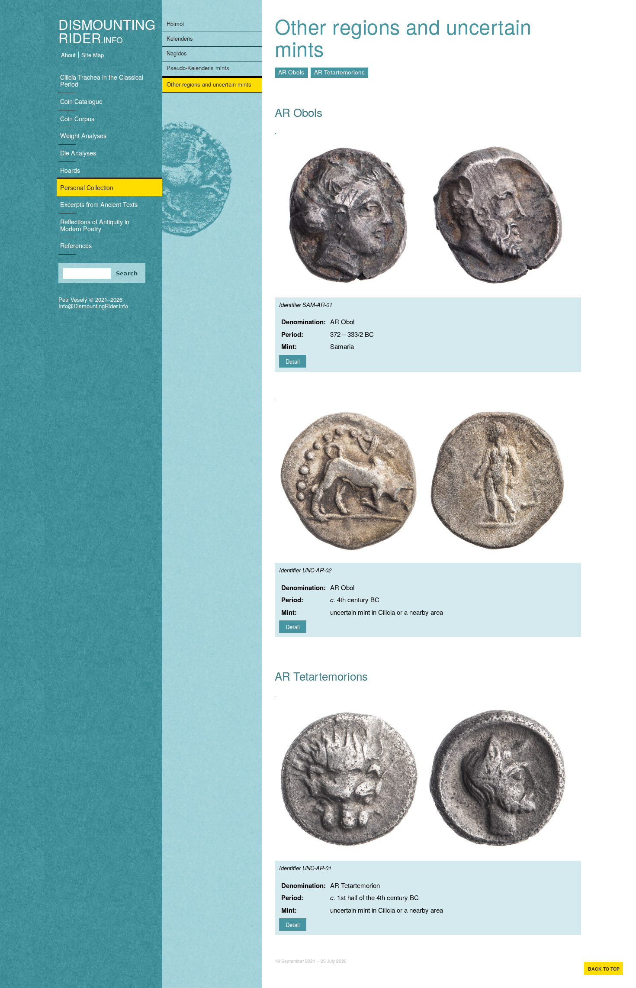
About (68, 55)
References (76, 245)
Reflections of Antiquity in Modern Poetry (94, 225)
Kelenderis (180, 38)
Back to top (604, 968)
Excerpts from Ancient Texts (99, 204)
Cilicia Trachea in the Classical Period (101, 80)
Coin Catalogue (81, 101)
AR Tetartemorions (339, 72)
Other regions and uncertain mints (209, 84)
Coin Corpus (77, 118)
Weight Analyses (83, 135)
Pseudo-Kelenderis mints (198, 68)
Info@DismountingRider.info (93, 306)
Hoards (70, 170)
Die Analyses (78, 153)
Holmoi (175, 23)
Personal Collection (86, 187)
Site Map (92, 55)
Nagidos (177, 53)
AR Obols (291, 72)
